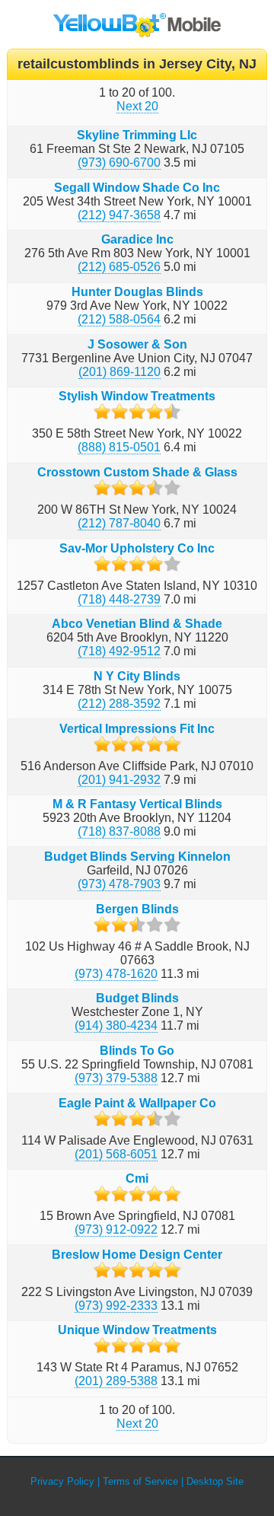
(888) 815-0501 (119, 447)
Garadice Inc (137, 239)
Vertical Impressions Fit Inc (137, 728)
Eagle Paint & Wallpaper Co (137, 1103)
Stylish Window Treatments (137, 396)
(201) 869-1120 (119, 371)
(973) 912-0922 (116, 1229)
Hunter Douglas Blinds (137, 291)
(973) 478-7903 (119, 883)
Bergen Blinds (137, 909)
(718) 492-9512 (119, 651)
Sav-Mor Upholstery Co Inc (137, 548)
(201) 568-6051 (116, 1154)
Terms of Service (140, 1481)
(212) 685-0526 (119, 266)
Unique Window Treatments (137, 1329)
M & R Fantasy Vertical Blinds (137, 804)
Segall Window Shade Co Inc (137, 187)
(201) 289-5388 (116, 1380)
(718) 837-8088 (119, 831)
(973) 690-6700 (119, 162)
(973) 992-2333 (116, 1305)
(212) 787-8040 (119, 523)
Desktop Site (215, 1481)
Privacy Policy (62, 1481)
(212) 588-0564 (119, 319)
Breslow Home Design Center (137, 1254)
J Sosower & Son (137, 344)
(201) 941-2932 (119, 779)
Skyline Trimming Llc (137, 135)
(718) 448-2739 (119, 599)
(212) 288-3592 (119, 703)
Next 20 (137, 106)
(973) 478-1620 (116, 973)
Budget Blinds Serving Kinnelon (137, 856)
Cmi (137, 1178)
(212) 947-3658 (119, 215)
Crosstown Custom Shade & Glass (137, 472)
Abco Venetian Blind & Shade (137, 623)
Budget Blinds (137, 998)
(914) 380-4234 (116, 1025)
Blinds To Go (137, 1050)
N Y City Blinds (137, 676)
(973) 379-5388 (116, 1078)
